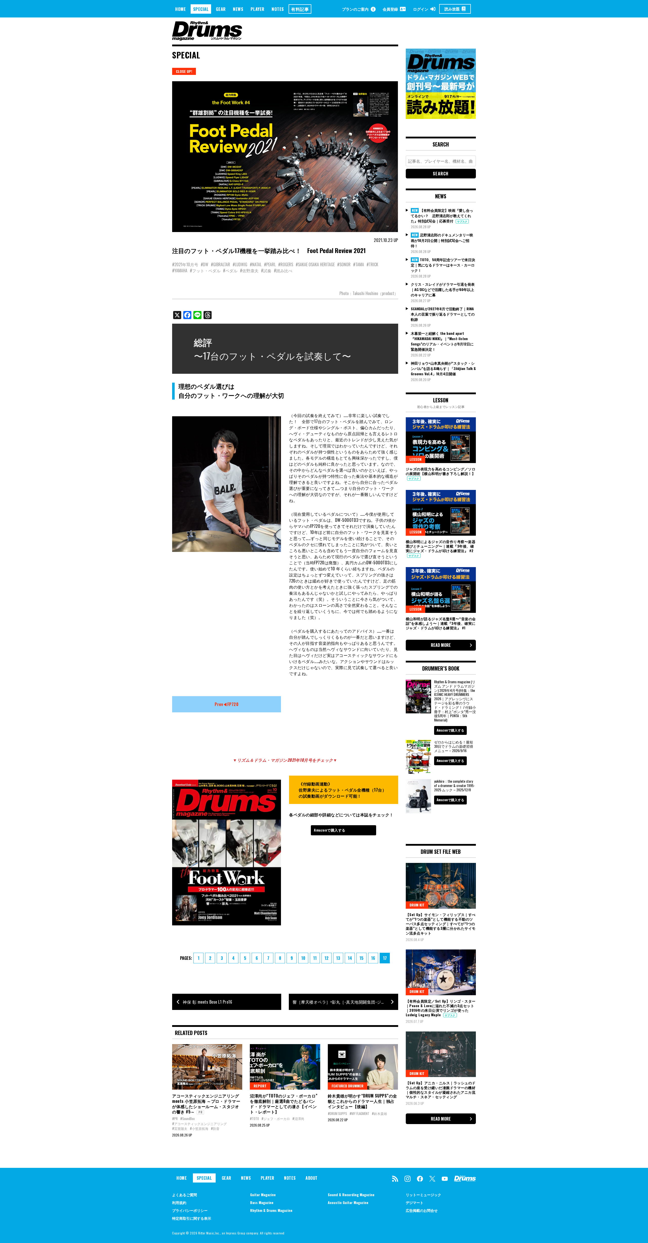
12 (327, 958)
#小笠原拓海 (199, 1128)
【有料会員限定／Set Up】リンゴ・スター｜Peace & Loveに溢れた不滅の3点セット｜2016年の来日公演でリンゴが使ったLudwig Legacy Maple (441, 1008)
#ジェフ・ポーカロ (275, 1118)
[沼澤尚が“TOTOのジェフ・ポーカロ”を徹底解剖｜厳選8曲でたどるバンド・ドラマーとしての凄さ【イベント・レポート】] (285, 1067)
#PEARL (270, 264)
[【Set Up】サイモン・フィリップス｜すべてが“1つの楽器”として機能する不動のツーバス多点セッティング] (441, 885)
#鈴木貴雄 (379, 1113)
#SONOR (344, 264)
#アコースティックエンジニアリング (199, 1123)
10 (303, 958)
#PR (175, 1118)
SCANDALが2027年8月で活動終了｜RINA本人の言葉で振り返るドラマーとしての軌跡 (443, 314)
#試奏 (266, 270)
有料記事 (300, 9)
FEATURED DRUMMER (347, 1085)
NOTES (278, 9)
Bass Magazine (261, 1202)
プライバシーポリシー (190, 1210)
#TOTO (254, 1118)
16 (373, 958)
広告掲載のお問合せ (422, 1210)
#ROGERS (285, 264)
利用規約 (179, 1202)
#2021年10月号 (185, 264)
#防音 (215, 1128)
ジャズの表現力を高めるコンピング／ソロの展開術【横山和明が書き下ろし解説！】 (441, 471)
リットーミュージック (423, 1194)
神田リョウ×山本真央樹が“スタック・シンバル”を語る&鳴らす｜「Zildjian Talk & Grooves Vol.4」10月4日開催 (443, 368)
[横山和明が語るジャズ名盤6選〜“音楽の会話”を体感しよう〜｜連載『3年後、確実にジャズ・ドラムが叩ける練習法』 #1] (441, 590)
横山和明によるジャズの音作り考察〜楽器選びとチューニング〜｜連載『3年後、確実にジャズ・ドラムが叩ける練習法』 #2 (441, 546)
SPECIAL (201, 9)
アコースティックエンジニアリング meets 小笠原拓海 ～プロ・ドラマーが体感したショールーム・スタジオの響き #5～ (206, 1103)
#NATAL (255, 264)
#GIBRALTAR (220, 264)
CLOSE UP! (184, 71)
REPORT (260, 1085)
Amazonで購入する (330, 830)
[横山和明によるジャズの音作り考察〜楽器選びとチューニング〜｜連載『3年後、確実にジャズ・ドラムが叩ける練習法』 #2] (441, 512)
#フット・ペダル (205, 270)
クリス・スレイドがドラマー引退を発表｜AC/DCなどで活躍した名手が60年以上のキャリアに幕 (443, 289)
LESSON (415, 459)
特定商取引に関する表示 (191, 1218)
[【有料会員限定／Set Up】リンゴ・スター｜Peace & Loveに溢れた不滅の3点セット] (441, 972)
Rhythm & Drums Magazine (271, 1210)
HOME (180, 9)
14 (350, 958)
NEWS (238, 9)
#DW (204, 264)
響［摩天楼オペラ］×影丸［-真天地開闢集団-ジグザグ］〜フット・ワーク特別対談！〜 (345, 1002)
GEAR (221, 9)
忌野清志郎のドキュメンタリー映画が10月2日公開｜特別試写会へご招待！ (442, 240)
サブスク (462, 221)
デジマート (414, 1202)
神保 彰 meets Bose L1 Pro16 (207, 1002)
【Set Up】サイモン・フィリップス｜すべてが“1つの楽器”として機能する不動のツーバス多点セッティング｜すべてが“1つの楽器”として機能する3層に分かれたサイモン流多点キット (441, 924)
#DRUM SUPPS (337, 1113)
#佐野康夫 (249, 270)
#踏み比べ (283, 270)
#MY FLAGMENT (359, 1113)
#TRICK (372, 264)
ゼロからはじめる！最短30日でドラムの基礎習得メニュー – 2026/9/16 (453, 746)
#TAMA (358, 264)
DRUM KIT (417, 904)
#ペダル (230, 270)
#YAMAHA (179, 270)
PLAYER (258, 9)
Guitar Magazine (263, 1194)
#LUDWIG (240, 264)
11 (315, 958)
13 (338, 958)
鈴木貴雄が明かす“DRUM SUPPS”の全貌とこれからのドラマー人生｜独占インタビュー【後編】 (362, 1101)
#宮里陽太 (179, 1128)
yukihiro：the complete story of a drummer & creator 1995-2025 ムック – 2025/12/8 (454, 785)
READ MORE (441, 645)
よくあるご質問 (184, 1194)
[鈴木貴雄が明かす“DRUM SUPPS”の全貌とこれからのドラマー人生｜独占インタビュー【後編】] (363, 1067)
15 (361, 958)
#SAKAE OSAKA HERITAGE (315, 264)
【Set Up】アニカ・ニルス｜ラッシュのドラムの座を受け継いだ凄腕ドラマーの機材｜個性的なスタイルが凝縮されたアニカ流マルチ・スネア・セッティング (441, 1089)
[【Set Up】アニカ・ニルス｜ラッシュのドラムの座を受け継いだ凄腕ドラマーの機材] (441, 1054)
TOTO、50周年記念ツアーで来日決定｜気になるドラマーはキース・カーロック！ (443, 265)
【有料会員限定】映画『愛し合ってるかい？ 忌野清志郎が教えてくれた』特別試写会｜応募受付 (442, 216)
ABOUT (312, 1178)
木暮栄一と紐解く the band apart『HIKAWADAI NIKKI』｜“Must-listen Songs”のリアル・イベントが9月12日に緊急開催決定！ (442, 341)
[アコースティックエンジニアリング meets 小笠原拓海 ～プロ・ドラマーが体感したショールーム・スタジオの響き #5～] (207, 1067)
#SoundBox (187, 1118)
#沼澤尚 (298, 1118)
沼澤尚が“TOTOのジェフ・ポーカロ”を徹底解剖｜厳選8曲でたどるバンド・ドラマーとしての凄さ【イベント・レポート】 (284, 1103)
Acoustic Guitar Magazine (348, 1202)
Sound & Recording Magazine (351, 1194)
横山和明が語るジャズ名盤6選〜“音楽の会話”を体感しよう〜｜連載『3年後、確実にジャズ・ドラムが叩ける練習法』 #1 (441, 623)
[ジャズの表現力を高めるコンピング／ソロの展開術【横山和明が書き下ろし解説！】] (441, 440)
